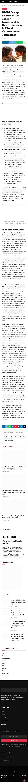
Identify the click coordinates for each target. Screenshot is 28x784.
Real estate (5, 668)
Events (3, 660)
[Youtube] (14, 771)
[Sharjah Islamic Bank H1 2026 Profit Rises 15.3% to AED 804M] (5, 612)
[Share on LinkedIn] (5, 42)
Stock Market (5, 673)
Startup (4, 670)
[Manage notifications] (24, 780)
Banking (4, 653)
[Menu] (3, 1)
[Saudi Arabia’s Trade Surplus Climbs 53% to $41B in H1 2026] (14, 507)
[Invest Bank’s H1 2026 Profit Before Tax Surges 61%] (5, 601)
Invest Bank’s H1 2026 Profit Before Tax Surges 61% (18, 602)
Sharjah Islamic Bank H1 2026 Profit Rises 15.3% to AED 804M (17, 613)
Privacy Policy (11, 746)
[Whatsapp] (16, 771)
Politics (4, 665)
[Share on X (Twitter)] (12, 42)
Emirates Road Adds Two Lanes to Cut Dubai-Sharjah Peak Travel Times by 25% (14, 492)
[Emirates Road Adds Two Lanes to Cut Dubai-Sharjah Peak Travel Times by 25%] (14, 481)
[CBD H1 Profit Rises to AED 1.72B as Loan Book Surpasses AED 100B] (14, 457)
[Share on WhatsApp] (19, 42)
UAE (3, 675)
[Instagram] (13, 771)
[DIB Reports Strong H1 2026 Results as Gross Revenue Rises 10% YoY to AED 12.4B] (5, 636)
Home (3, 5)
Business (5, 8)
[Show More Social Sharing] (24, 42)
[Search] (25, 1)
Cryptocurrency (6, 658)
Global (3, 663)
